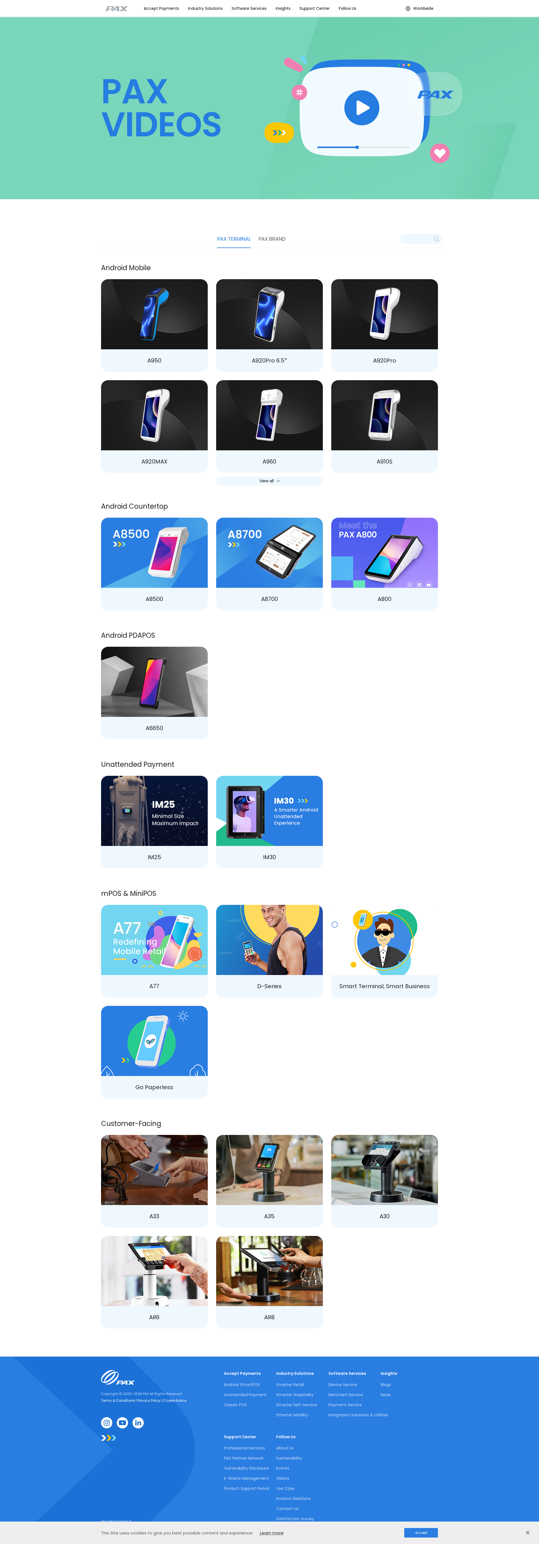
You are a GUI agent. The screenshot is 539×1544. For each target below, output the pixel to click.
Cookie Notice (174, 1400)
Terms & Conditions (118, 1400)
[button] (205, 8)
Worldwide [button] (423, 8)
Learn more (271, 1533)
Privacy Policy (149, 1400)
